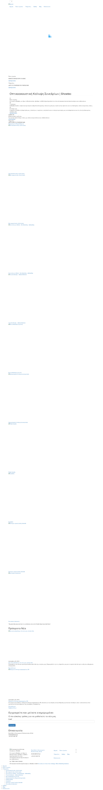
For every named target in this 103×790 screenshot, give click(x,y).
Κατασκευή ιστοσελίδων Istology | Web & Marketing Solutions (53, 763)
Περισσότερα (12, 668)
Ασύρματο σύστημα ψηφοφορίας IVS (18, 701)
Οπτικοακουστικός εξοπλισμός (17, 173)
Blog (40, 6)
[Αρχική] (11, 4)
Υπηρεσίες (28, 6)
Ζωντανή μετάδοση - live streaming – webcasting (21, 273)
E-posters (11, 522)
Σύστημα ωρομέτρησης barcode (17, 571)
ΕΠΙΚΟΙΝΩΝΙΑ (12, 119)
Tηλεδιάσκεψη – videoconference (17, 323)
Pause (17, 124)
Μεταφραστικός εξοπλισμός (16, 223)
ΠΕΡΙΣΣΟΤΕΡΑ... (14, 113)
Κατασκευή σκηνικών (14, 621)
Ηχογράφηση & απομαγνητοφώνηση (18, 422)
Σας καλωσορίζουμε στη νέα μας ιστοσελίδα (21, 662)
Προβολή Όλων (12, 708)
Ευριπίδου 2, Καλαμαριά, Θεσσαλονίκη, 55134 (38, 750)
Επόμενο (21, 124)
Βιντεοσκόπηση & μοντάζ (15, 372)
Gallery (35, 6)
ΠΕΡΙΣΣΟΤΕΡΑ (12, 81)
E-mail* (10, 719)
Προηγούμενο (12, 124)
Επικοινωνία (47, 6)
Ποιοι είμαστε (19, 6)
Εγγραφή (12, 725)
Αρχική (11, 6)
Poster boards (12, 472)
